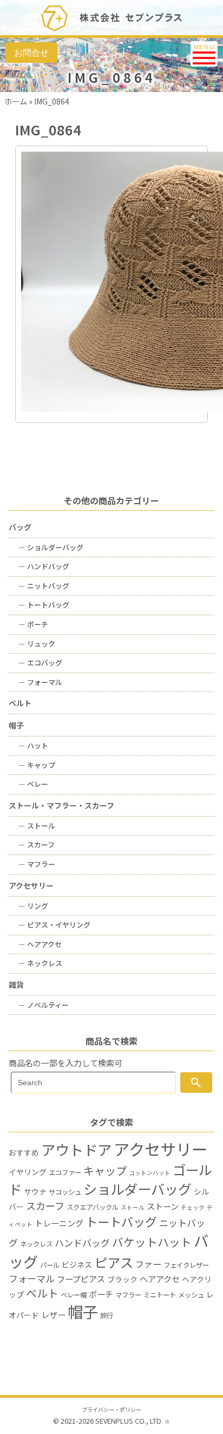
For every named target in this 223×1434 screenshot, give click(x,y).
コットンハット (149, 1173)
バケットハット (152, 1242)
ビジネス (77, 1264)
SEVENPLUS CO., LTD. (129, 1421)
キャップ (36, 765)
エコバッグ (40, 662)
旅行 (106, 1315)
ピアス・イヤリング (54, 925)
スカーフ (36, 844)
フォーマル (40, 682)
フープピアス (81, 1279)
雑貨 (16, 984)
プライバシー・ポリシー (111, 1409)
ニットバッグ (43, 586)
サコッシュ (65, 1192)
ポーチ (33, 624)
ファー (148, 1263)
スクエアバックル (93, 1207)
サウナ (35, 1191)
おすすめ (24, 1152)
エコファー (65, 1172)
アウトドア (76, 1149)
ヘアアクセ (40, 944)
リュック (36, 643)
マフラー (36, 864)
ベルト (20, 703)
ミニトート (159, 1295)
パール (50, 1265)
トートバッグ (43, 604)
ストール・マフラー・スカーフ (61, 805)
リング (33, 906)
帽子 (16, 725)
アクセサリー (31, 885)
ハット (33, 745)
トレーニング (59, 1223)
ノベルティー (43, 1005)
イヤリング (28, 1171)
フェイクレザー (186, 1265)
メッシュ (191, 1295)
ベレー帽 (74, 1295)
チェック (193, 1207)
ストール (36, 825)
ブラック (122, 1279)
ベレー (33, 784)
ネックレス (40, 963)
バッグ (20, 527)
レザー (53, 1314)
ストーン (163, 1206)
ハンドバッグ (43, 566)
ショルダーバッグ (50, 547)
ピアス (113, 1262)
